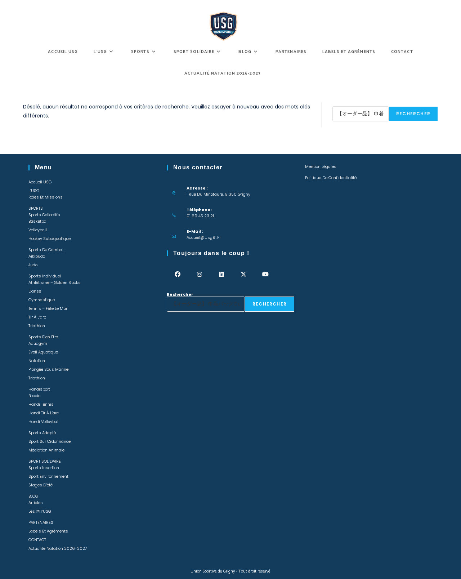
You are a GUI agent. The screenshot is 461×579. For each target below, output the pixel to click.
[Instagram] (200, 274)
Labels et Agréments (48, 531)
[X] (244, 274)
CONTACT (37, 540)
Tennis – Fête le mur (47, 308)
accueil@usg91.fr (204, 237)
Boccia (34, 395)
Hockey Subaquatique (49, 238)
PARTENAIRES (40, 522)
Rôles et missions (45, 197)
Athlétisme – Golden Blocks (54, 282)
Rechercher (345, 104)
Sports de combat (46, 250)
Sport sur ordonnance (49, 441)
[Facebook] (178, 274)
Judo (32, 265)
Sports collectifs (44, 215)
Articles (35, 502)
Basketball (38, 221)
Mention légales (320, 166)
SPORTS (35, 208)
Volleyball (37, 230)
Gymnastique (41, 300)
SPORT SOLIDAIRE (44, 461)
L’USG (33, 190)
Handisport (39, 389)
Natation (36, 361)
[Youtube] (266, 274)
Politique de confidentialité (331, 178)
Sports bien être (43, 337)
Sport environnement (48, 476)
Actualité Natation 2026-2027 (57, 548)
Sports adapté (42, 433)
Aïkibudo (36, 256)
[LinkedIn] (222, 274)
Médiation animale (46, 450)
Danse (34, 291)
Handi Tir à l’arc (43, 413)
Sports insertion (43, 468)
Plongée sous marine (48, 369)
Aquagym (37, 343)
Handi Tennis (41, 404)
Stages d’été (40, 485)
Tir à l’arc (37, 317)
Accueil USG (40, 182)
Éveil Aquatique (43, 352)
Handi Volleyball (43, 421)
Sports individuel (44, 276)
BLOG (33, 496)
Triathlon (36, 326)
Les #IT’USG (39, 511)
